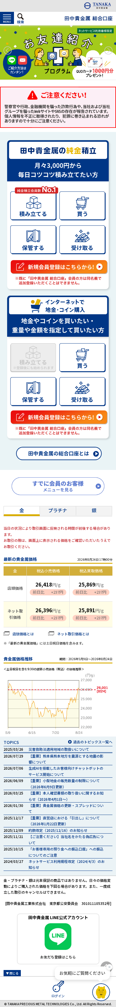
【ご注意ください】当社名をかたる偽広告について (66, 839)
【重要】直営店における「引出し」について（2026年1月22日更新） (64, 820)
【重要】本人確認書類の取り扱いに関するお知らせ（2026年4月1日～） (66, 795)
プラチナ (57, 510)
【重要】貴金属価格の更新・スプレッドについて (66, 808)
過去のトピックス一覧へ (92, 741)
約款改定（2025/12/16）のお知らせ (58, 830)
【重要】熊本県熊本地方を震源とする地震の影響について (66, 758)
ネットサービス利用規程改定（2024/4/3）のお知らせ (67, 864)
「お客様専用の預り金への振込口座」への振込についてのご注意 (66, 851)
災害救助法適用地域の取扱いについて (59, 749)
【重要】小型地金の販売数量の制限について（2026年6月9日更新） (64, 783)
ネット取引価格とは (73, 633)
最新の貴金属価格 (20, 559)
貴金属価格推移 (18, 659)
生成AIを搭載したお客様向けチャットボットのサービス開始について (66, 771)
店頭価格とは (23, 633)
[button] (8, 50)
